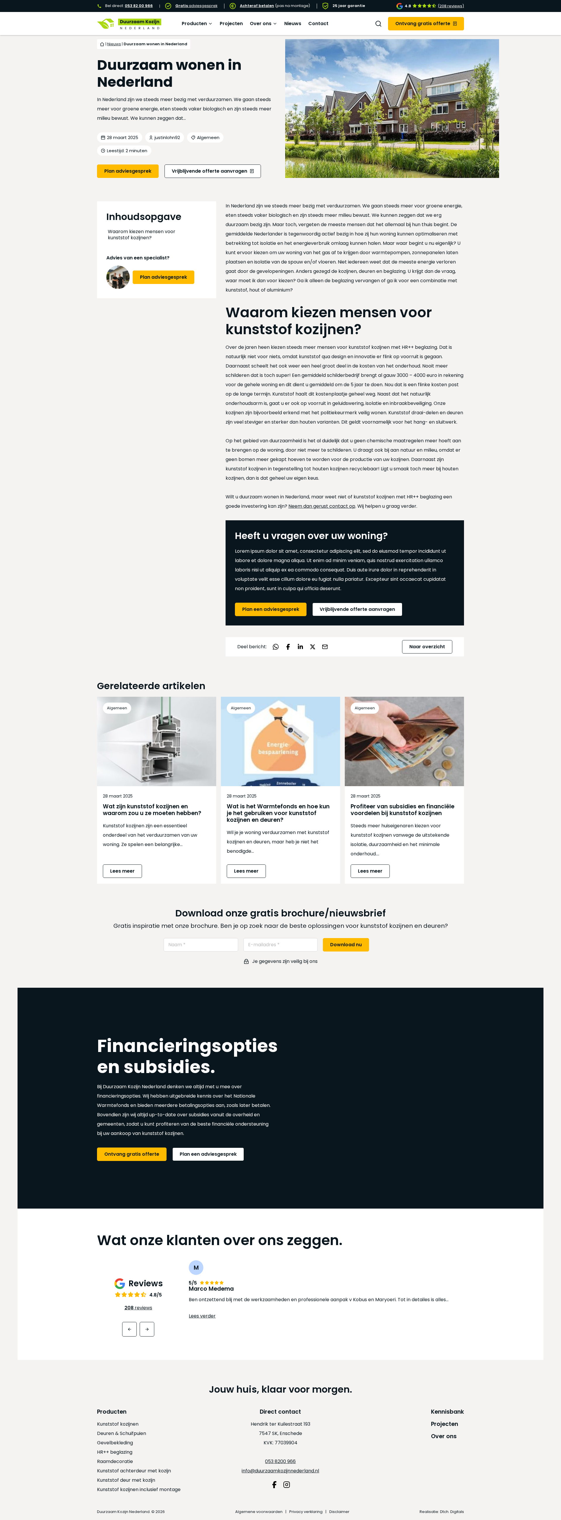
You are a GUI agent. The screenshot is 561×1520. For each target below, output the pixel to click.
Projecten (231, 23)
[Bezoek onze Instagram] (286, 1485)
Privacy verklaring (306, 1511)
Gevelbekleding (115, 1442)
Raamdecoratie (115, 1461)
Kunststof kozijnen (117, 1424)
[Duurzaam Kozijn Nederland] (129, 23)
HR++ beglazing (114, 1452)
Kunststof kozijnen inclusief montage (139, 1489)
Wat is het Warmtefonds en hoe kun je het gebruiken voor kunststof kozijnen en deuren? (278, 813)
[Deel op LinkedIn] (300, 647)
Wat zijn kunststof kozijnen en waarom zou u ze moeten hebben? (152, 810)
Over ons (260, 23)
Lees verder (202, 1316)
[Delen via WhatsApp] (276, 647)
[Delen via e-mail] (325, 647)
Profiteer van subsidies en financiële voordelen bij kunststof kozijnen (402, 810)
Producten (194, 23)
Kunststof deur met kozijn (126, 1480)
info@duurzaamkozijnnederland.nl (280, 1470)
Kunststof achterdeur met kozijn (134, 1470)
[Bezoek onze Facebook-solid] (274, 1485)
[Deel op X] (313, 647)
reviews (138, 1307)
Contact (318, 23)
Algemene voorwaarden (259, 1511)
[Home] (102, 44)
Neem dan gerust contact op (321, 506)
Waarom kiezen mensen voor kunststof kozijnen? (141, 234)
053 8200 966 (280, 1461)
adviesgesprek (196, 5)
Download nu (346, 944)
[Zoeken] (378, 23)
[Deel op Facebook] (288, 647)
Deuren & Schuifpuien (121, 1433)
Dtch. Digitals (452, 1511)
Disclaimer (339, 1511)
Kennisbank (447, 1412)
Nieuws (292, 23)
